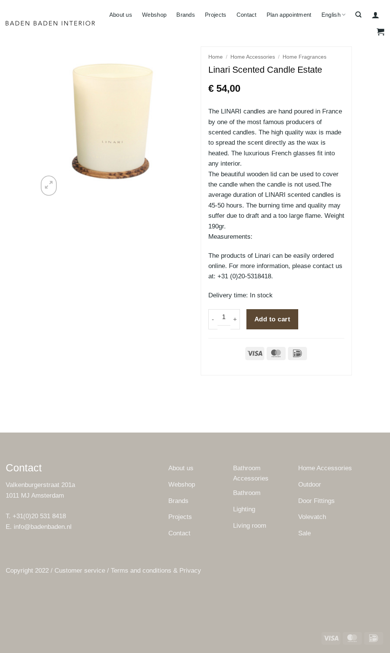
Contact (247, 14)
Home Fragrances (304, 57)
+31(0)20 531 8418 (39, 516)
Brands (185, 14)
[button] (358, 14)
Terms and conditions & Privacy (156, 570)
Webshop (154, 14)
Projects (215, 14)
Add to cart (272, 319)
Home (215, 57)
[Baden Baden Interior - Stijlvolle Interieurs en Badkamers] (50, 23)
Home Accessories (252, 57)
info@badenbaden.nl (43, 526)
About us (120, 14)
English (330, 14)
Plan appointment (289, 14)
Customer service (79, 570)
